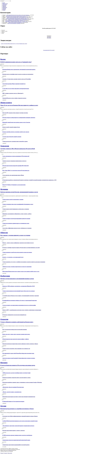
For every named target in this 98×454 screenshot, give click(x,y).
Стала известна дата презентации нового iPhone (13, 175)
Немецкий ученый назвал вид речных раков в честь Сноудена (16, 122)
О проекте (5, 453)
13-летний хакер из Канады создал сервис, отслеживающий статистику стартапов (20, 295)
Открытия (4, 8)
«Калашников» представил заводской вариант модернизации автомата (18, 425)
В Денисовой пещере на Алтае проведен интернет (13, 401)
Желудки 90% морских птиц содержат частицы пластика (15, 112)
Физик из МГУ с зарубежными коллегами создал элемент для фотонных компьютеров (21, 310)
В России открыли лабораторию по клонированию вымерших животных (18, 117)
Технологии (4, 4)
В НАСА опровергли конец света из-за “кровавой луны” (16, 17)
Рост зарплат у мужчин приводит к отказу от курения (15, 235)
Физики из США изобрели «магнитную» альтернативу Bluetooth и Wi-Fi (18, 286)
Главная (1, 453)
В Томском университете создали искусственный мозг (14, 314)
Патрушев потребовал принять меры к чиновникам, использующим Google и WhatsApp (22, 382)
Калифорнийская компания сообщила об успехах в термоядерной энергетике (19, 300)
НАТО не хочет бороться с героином (14, 23)
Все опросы (49, 37)
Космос (3, 2)
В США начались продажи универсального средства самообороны (17, 435)
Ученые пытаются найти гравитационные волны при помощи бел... (17, 18)
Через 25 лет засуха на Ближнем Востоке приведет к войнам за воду (19, 105)
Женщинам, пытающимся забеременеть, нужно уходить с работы (16, 213)
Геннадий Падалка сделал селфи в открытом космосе (14, 98)
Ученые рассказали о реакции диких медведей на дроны (15, 141)
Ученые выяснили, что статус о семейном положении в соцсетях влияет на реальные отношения (23, 261)
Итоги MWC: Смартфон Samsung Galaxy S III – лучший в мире (16, 21)
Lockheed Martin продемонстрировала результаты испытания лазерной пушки (20, 420)
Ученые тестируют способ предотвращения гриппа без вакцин (16, 218)
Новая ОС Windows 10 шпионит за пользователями (13, 184)
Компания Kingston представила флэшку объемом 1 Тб (15, 20)
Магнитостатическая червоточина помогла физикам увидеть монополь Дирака (20, 343)
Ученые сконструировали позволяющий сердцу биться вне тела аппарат (18, 290)
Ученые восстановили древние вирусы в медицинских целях (15, 223)
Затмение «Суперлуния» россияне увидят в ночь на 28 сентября (16, 79)
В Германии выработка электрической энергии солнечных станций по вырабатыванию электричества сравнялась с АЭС (29, 180)
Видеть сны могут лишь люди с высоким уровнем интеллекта (16, 334)
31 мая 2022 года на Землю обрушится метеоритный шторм (15, 88)
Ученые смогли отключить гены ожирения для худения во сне (16, 348)
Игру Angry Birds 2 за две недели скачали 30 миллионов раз (15, 170)
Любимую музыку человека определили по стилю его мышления (16, 266)
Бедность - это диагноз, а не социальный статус (12, 257)
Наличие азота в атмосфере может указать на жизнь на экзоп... (18, 16)
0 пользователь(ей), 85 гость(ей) (48, 50)
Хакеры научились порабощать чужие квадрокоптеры (17, 19)
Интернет (4, 9)
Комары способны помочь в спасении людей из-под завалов (15, 131)
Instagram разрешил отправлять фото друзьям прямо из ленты (16, 377)
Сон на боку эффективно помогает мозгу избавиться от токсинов (16, 228)
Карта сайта (10, 453)
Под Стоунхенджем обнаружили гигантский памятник (14, 329)
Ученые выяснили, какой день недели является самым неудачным (17, 252)
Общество (4, 6)
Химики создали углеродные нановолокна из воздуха (14, 160)
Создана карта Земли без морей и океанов (11, 136)
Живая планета (5, 3)
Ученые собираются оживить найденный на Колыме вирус (16, 322)
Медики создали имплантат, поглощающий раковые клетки (17, 278)
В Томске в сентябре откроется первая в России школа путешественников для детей (21, 247)
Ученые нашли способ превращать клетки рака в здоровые (15, 209)
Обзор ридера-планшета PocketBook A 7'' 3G (16, 22)
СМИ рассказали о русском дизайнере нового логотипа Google (16, 372)
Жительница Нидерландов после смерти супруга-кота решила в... (18, 15)
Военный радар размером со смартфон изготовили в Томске (17, 408)
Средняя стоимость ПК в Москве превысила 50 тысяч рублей (17, 148)
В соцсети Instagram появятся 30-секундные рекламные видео (17, 365)
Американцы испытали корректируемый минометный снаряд (16, 440)
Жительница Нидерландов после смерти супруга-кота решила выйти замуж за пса (20, 271)
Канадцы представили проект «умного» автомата (13, 430)
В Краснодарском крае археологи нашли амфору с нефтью (15, 339)
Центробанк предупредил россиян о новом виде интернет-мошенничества (18, 396)
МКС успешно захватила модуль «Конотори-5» (12, 93)
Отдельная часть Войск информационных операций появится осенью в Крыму (20, 416)
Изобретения (4, 7)
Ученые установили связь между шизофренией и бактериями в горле (17, 204)
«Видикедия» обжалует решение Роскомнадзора (13, 387)
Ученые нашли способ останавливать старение (12, 199)
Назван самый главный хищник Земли (11, 127)
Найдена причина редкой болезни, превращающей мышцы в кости (19, 192)
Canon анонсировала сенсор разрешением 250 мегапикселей (15, 156)
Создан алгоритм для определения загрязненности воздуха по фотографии (19, 305)
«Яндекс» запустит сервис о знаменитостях (11, 391)
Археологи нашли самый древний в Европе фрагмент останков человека (18, 358)
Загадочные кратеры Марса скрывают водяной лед (13, 83)
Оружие (3, 10)
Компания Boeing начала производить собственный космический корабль (18, 69)
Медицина (4, 5)
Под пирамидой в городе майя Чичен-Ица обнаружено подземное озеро (18, 353)
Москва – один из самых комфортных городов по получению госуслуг (18, 242)
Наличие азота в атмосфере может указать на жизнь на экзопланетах (17, 74)
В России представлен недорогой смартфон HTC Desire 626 (15, 165)
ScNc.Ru (10, 450)
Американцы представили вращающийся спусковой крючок (15, 444)
